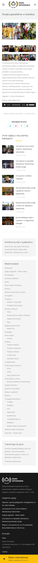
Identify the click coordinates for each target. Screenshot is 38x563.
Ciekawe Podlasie (13, 345)
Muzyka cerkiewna (11, 309)
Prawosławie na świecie (13, 365)
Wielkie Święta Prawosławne (16, 426)
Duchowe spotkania (11, 278)
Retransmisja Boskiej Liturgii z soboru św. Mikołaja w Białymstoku (25, 206)
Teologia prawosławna (12, 399)
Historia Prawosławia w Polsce (15, 292)
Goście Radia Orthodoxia (13, 285)
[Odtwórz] (5, 105)
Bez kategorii (9, 275)
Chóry (9, 312)
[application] (19, 105)
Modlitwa (10, 405)
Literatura (8, 299)
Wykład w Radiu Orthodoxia (14, 429)
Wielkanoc (10, 423)
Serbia (9, 372)
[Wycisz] (27, 105)
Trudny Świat (11, 355)
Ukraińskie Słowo (13, 359)
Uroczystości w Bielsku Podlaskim (23, 177)
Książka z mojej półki (14, 302)
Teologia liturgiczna (13, 419)
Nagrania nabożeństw (16, 113)
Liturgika (10, 402)
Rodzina (7, 395)
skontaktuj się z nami (20, 252)
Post (8, 409)
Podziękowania (10, 362)
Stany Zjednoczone (13, 375)
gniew (7, 282)
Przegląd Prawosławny (14, 305)
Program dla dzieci (11, 385)
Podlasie (8, 342)
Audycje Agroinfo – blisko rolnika (16, 271)
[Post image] (8, 149)
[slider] (32, 105)
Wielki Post (10, 329)
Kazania (9, 338)
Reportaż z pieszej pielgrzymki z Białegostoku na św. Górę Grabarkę (18, 503)
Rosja (9, 368)
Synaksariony (11, 416)
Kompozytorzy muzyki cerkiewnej (18, 315)
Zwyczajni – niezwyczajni (13, 433)
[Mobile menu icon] (3, 4)
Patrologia (8, 332)
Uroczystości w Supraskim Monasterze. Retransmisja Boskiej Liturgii (25, 164)
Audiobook (8, 268)
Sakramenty (11, 412)
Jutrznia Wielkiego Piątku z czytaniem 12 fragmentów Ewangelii (25, 220)
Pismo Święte (9, 335)
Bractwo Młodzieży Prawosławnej (18, 382)
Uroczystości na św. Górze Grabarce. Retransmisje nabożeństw (25, 149)
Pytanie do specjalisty (12, 389)
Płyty (8, 322)
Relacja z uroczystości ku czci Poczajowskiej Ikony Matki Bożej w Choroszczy (17, 526)
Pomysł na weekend (14, 348)
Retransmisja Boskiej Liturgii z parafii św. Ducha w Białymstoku (25, 191)
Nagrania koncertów (14, 319)
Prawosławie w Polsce (12, 379)
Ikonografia (9, 296)
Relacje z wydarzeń (11, 392)
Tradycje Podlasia (13, 352)
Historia (7, 289)
